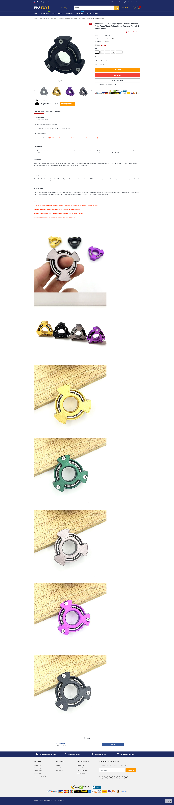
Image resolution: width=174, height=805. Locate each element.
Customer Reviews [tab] (53, 111)
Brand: (97, 35)
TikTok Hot (79, 14)
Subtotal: (97, 65)
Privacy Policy (37, 768)
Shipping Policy (38, 770)
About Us (58, 765)
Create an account (135, 1)
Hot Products (44, 14)
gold (102, 52)
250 (98, 84)
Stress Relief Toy (57, 14)
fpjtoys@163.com (47, 2)
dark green (119, 52)
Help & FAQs (110, 2)
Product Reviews (81, 776)
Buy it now (117, 75)
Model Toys (69, 14)
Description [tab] (39, 111)
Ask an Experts (119, 2)
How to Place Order (82, 770)
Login (128, 1)
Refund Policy (37, 765)
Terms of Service (38, 773)
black (97, 52)
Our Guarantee (59, 770)
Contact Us (58, 768)
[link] (101, 777)
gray (113, 52)
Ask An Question (66, 104)
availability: (98, 41)
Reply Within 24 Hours (50, 104)
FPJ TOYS (107, 35)
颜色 (96, 48)
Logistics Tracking (91, 14)
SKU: (96, 38)
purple (107, 52)
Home (35, 14)
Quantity (97, 57)
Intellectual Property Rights (40, 776)
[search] (116, 8)
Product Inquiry (81, 773)
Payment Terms (81, 768)
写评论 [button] (113, 744)
